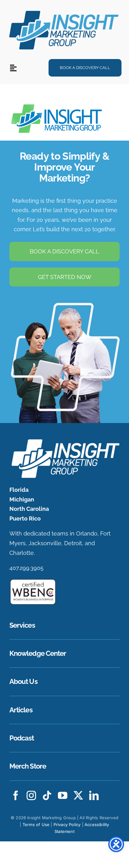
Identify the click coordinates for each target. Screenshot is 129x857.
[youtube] (62, 795)
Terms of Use (36, 824)
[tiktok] (47, 795)
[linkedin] (94, 795)
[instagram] (31, 795)
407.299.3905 (26, 568)
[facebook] (15, 795)
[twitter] (78, 795)
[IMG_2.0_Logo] (64, 10)
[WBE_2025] (32, 581)
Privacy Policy (67, 824)
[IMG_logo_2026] (64, 440)
